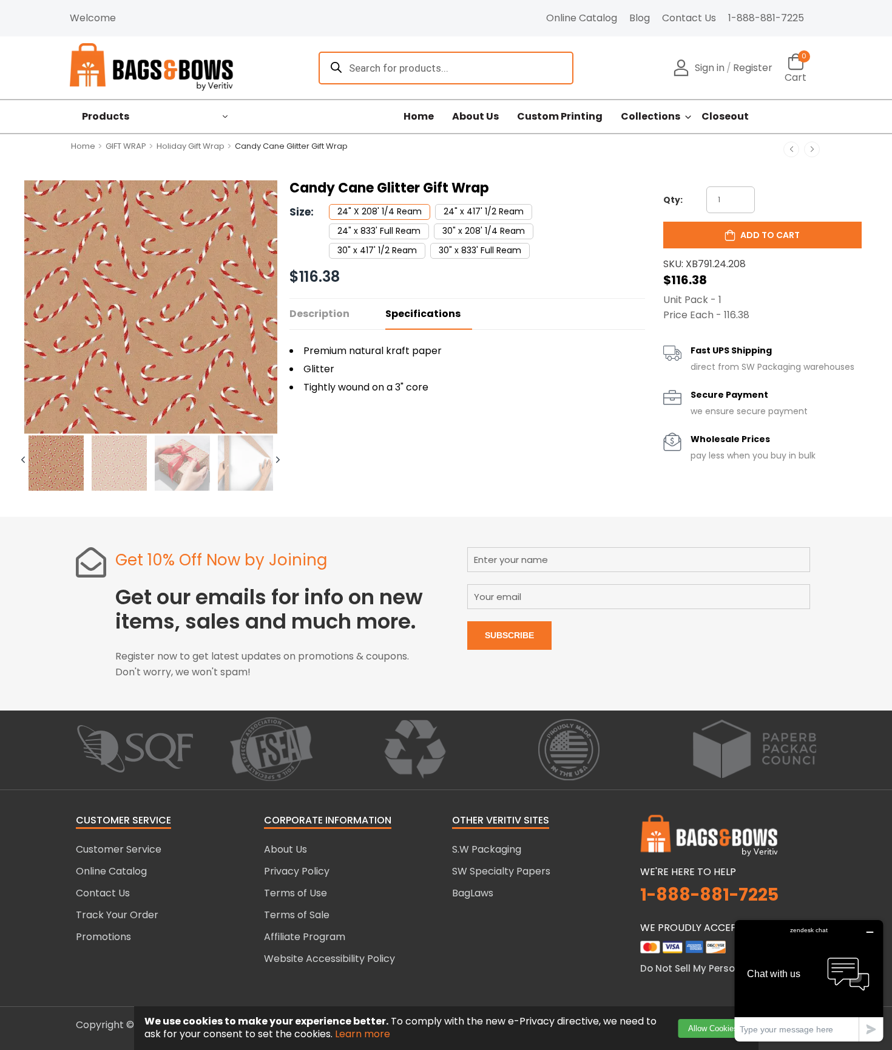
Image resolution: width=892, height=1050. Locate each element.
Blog (639, 18)
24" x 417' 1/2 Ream (484, 211)
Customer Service (118, 849)
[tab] (55, 464)
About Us (475, 116)
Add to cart (770, 235)
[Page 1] (56, 464)
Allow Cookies (713, 1028)
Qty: (673, 200)
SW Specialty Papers (501, 871)
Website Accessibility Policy (329, 959)
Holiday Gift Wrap (191, 146)
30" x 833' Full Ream (480, 250)
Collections (650, 117)
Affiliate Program (304, 937)
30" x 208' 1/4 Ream (483, 231)
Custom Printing (560, 116)
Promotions (103, 937)
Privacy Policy (296, 871)
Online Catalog (581, 18)
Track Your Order (117, 915)
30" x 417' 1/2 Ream (377, 250)
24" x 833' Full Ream (379, 231)
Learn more (362, 1034)
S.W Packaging (486, 849)
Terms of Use (295, 893)
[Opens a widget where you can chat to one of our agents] (809, 980)
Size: (301, 212)
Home (419, 116)
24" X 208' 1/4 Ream (379, 211)
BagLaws (472, 893)
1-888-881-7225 (766, 18)
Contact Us (689, 18)
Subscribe (509, 635)
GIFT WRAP (126, 146)
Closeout (725, 116)
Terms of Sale (296, 915)
